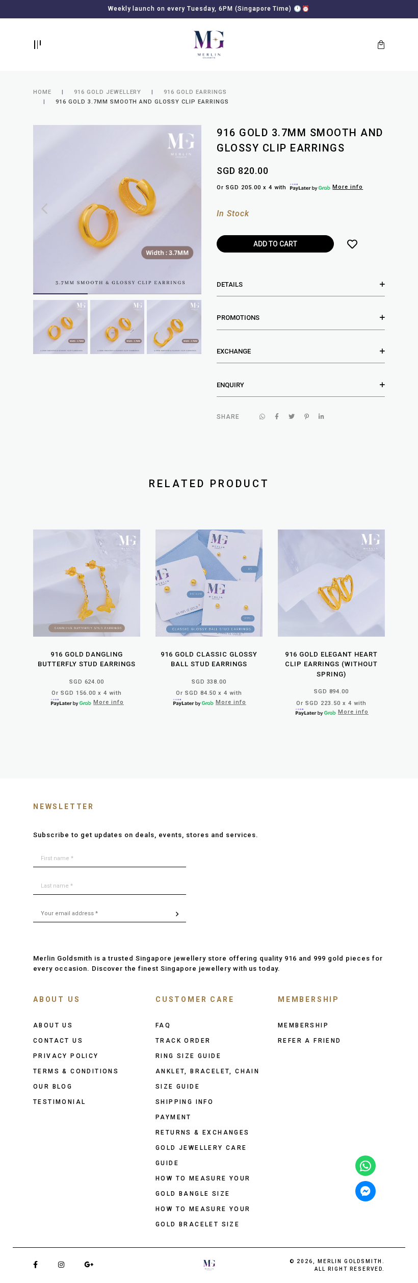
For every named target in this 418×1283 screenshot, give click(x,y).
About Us (53, 1025)
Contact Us (58, 1040)
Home (42, 92)
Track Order (183, 1040)
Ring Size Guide (188, 1056)
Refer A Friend (310, 1040)
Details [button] (230, 284)
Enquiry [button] (230, 385)
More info (347, 187)
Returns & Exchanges (202, 1132)
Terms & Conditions (76, 1071)
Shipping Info (184, 1101)
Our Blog (52, 1086)
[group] (60, 327)
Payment (173, 1117)
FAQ (163, 1025)
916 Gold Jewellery (108, 92)
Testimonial (59, 1101)
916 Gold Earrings (195, 92)
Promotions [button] (238, 317)
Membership (303, 1025)
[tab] (301, 284)
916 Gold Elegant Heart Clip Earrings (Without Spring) (331, 664)
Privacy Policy (66, 1056)
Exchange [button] (234, 351)
